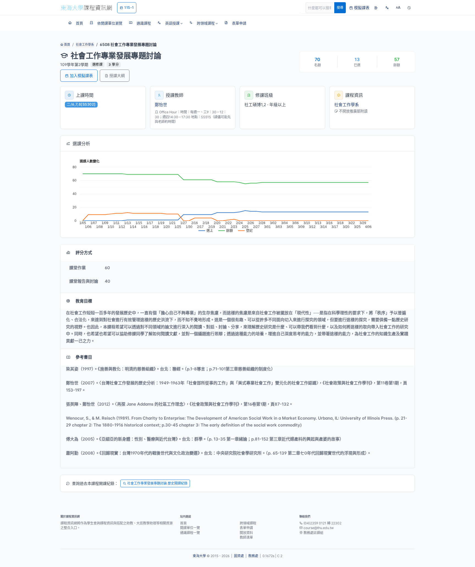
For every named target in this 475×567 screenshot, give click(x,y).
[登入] (376, 7)
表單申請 (246, 528)
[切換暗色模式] (409, 7)
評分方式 (84, 252)
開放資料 (246, 533)
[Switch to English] (387, 7)
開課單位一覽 (190, 528)
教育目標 (84, 301)
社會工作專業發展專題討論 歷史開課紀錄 (157, 483)
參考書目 (84, 357)
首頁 (66, 44)
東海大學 (199, 556)
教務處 (253, 556)
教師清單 (246, 537)
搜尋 (340, 7)
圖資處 (239, 556)
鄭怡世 (161, 104)
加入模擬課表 (81, 75)
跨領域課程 (248, 523)
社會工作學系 (85, 44)
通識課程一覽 (190, 533)
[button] (170, 23)
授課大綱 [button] (117, 75)
